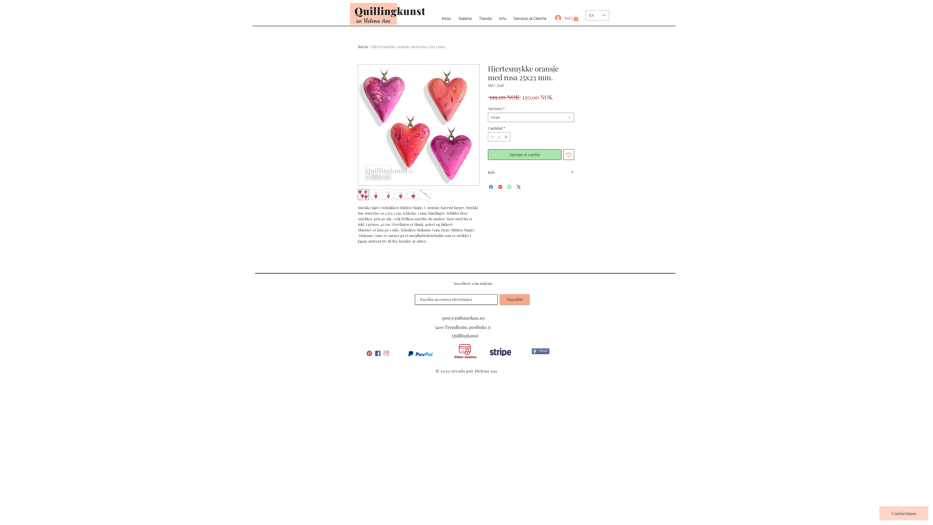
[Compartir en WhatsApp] (509, 187)
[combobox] (531, 117)
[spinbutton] (499, 136)
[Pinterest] (369, 353)
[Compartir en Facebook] (491, 187)
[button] (576, 18)
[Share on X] (519, 187)
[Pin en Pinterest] (500, 187)
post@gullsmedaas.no (463, 318)
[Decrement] (492, 136)
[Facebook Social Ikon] (377, 353)
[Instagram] (386, 353)
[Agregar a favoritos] (568, 154)
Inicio (363, 46)
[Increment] (506, 136)
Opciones (496, 108)
